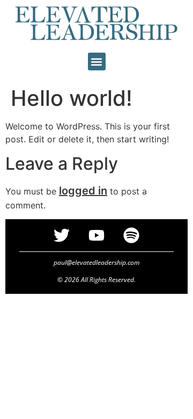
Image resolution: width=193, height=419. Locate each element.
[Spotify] (131, 235)
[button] (97, 61)
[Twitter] (62, 235)
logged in (83, 190)
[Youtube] (96, 235)
